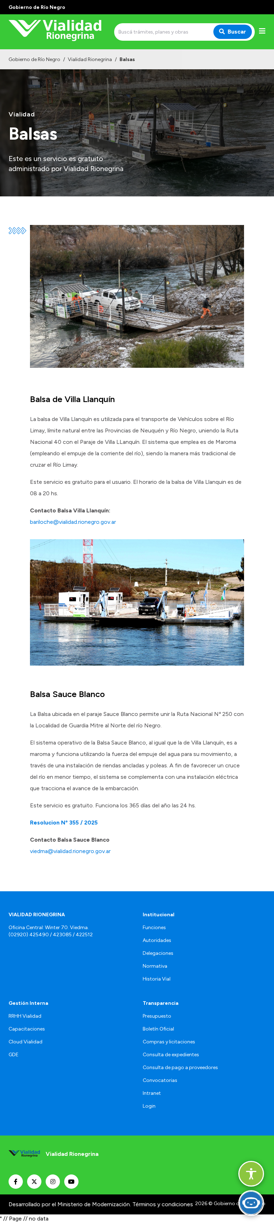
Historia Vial (157, 979)
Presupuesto (157, 1016)
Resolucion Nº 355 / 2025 (64, 822)
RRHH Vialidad (25, 1016)
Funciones (154, 927)
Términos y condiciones (162, 1204)
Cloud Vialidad (25, 1042)
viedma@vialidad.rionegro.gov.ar (70, 851)
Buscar (237, 31)
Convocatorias (160, 1080)
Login (149, 1106)
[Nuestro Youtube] (71, 1181)
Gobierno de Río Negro (34, 59)
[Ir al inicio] (60, 31)
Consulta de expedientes (171, 1055)
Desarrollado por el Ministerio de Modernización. (70, 1204)
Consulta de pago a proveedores (180, 1067)
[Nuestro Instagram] (53, 1181)
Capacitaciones (27, 1029)
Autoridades (157, 940)
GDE (14, 1055)
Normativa (155, 966)
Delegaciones (158, 953)
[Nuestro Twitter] (34, 1181)
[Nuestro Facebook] (16, 1181)
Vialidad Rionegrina (90, 59)
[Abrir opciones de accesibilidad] (251, 1174)
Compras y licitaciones (169, 1042)
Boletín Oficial (158, 1029)
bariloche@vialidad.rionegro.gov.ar (73, 521)
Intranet (152, 1093)
